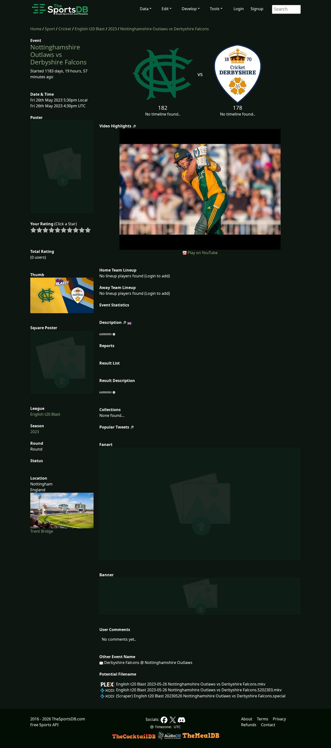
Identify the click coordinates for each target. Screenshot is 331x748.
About (246, 719)
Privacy (279, 719)
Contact (268, 724)
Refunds (248, 724)
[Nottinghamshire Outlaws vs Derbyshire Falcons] (200, 189)
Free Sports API (44, 724)
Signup (257, 8)
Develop (189, 8)
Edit (165, 8)
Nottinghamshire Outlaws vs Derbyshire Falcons (164, 28)
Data (144, 8)
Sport (50, 28)
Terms (262, 719)
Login (239, 8)
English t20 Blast (90, 28)
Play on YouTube (203, 252)
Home (35, 28)
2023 (112, 28)
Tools (215, 8)
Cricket (64, 28)
